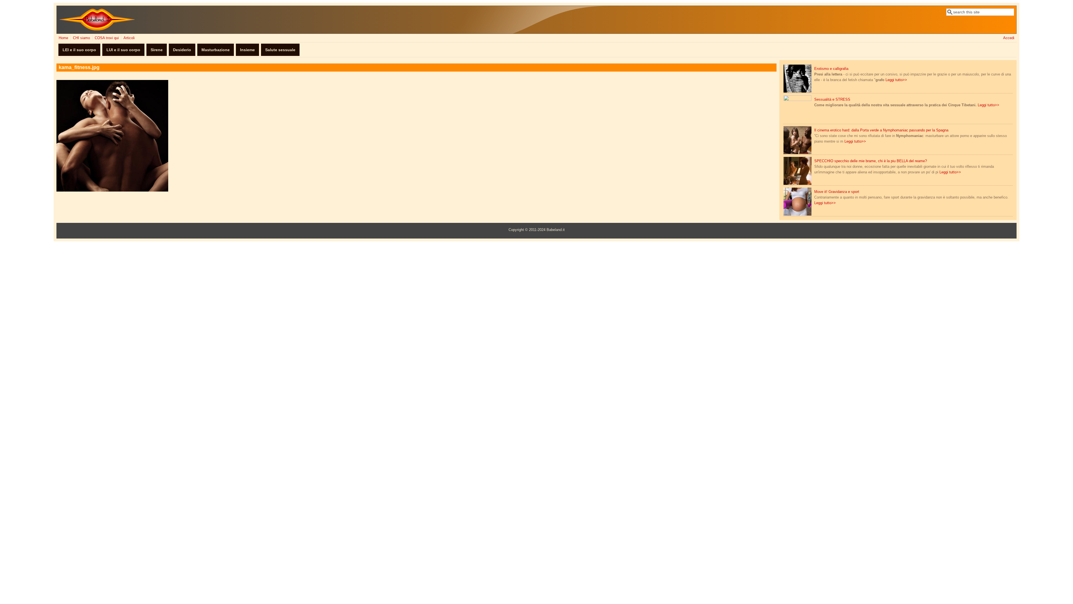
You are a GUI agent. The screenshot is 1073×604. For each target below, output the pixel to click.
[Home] (97, 29)
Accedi (1008, 38)
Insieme (247, 50)
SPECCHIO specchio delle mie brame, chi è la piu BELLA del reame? (870, 161)
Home (63, 38)
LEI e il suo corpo (79, 50)
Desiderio (182, 50)
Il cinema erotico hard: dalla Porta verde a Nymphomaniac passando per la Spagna (881, 130)
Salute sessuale (280, 50)
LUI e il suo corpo (123, 50)
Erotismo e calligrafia (831, 69)
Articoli (129, 38)
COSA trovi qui (107, 38)
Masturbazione (215, 50)
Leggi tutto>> (896, 80)
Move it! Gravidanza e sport (836, 192)
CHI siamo (81, 38)
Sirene (157, 50)
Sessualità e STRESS (832, 100)
